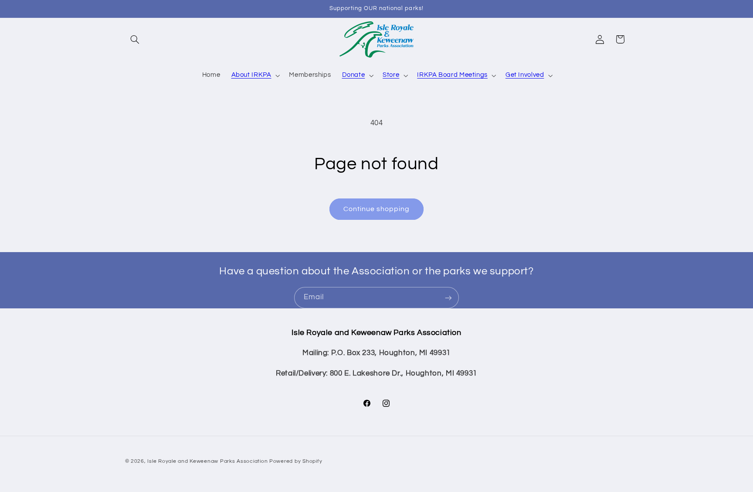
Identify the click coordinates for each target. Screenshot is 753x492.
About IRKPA (251, 75)
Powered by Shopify (295, 460)
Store (391, 75)
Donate (353, 75)
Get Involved (524, 75)
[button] (135, 39)
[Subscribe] (448, 297)
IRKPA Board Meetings (452, 75)
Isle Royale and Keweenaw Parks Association (207, 460)
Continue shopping (376, 208)
